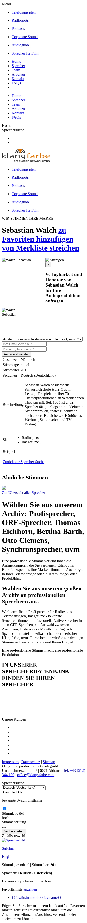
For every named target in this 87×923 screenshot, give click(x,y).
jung (22, 822)
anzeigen (30, 889)
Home (16, 61)
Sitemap (49, 762)
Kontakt (18, 79)
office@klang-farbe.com (35, 775)
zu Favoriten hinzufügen (37, 234)
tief (21, 813)
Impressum (10, 762)
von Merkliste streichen (40, 248)
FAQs (16, 83)
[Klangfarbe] (26, 161)
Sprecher (18, 66)
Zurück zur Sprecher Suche (23, 462)
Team (16, 70)
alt (4, 826)
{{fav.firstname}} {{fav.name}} (36, 898)
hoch (5, 818)
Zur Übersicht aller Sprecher (23, 493)
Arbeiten (18, 74)
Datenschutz (30, 762)
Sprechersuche (13, 130)
